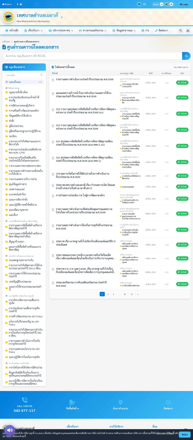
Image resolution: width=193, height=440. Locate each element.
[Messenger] (21, 4)
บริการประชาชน (62, 30)
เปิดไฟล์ (183, 82)
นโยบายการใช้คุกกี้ (165, 433)
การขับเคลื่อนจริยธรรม (130, 285)
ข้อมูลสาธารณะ (125, 30)
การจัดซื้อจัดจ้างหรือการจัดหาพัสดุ (23, 221)
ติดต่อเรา (8, 4)
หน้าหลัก (13, 30)
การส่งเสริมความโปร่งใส (19, 363)
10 (124, 294)
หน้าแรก (6, 41)
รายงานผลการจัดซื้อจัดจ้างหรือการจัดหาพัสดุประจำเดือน (131, 148)
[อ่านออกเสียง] (10, 430)
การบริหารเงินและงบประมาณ (21, 256)
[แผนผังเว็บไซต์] (188, 30)
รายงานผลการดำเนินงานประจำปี (130, 85)
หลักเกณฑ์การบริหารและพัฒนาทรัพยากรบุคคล (130, 246)
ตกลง (185, 434)
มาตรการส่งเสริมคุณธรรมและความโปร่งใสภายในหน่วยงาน (131, 216)
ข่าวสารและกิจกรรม (93, 30)
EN (144, 4)
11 (131, 294)
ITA (147, 30)
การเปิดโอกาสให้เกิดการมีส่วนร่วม (131, 177)
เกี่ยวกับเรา (34, 30)
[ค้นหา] (180, 30)
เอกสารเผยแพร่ (128, 187)
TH (139, 4)
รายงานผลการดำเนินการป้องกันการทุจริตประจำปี (130, 232)
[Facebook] (17, 4)
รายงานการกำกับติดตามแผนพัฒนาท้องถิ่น (130, 100)
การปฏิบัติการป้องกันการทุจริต (21, 296)
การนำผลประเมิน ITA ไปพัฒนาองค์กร (130, 201)
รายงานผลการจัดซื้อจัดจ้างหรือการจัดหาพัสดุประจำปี (131, 116)
